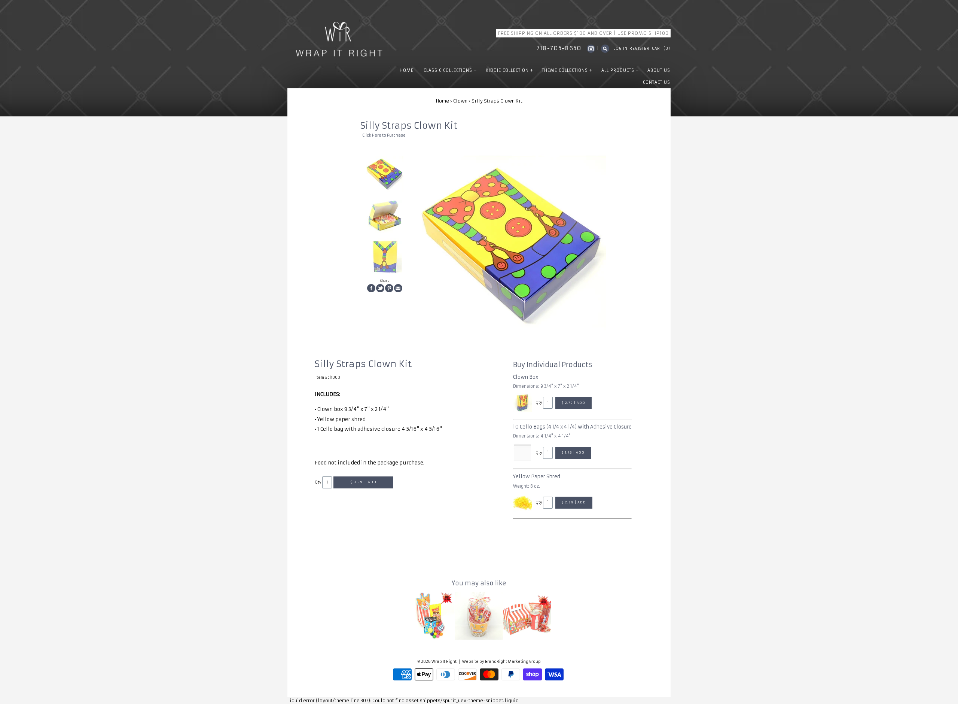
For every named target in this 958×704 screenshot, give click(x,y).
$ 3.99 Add (363, 482)
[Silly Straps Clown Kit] (385, 174)
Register (639, 48)
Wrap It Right (444, 661)
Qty (318, 482)
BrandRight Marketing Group (513, 661)
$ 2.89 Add (574, 502)
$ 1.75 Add (573, 452)
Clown (460, 101)
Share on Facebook (371, 288)
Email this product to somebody (398, 288)
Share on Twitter (380, 288)
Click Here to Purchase (384, 135)
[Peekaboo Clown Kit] (431, 616)
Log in (620, 48)
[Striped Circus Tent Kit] (527, 616)
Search (605, 49)
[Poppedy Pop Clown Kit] (479, 616)
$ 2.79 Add (573, 403)
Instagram (591, 49)
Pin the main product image (389, 288)
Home (442, 101)
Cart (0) (661, 48)
